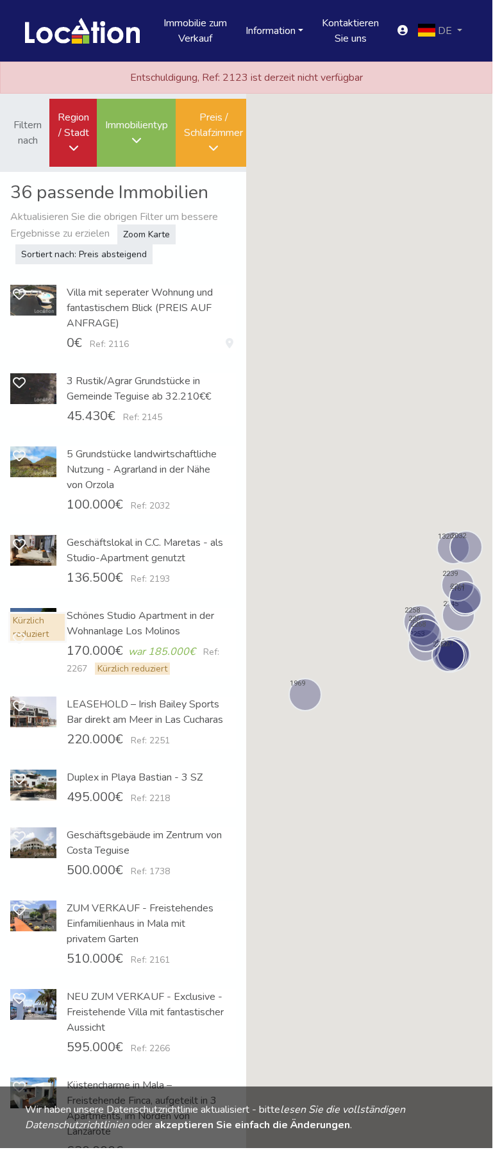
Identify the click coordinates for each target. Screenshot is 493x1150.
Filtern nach (27, 133)
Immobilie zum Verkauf (195, 31)
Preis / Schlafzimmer (213, 125)
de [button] (445, 31)
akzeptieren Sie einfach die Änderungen (252, 1125)
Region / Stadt (73, 125)
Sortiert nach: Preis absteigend (84, 254)
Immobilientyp (136, 125)
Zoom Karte (146, 234)
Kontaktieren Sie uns (350, 31)
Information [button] (271, 31)
